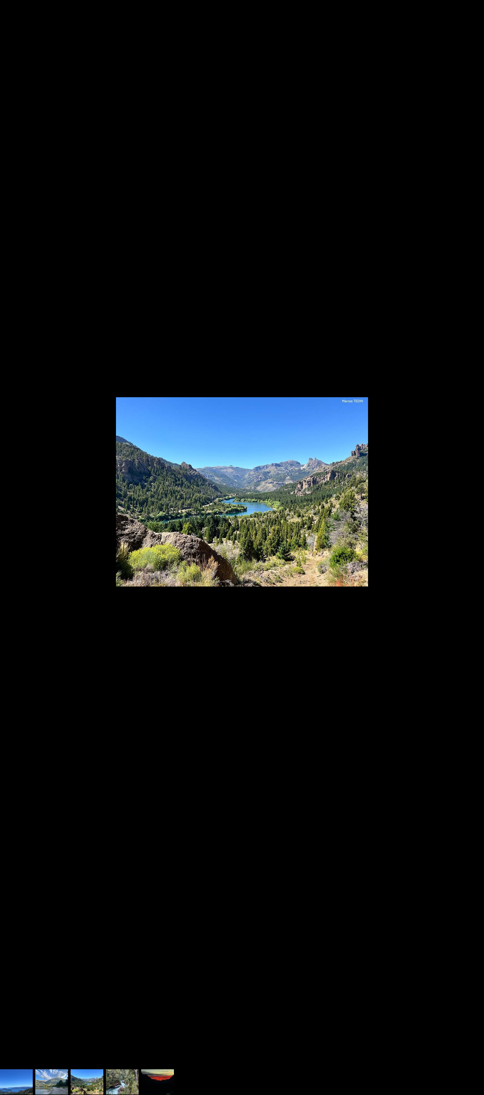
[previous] (9, 540)
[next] (475, 540)
